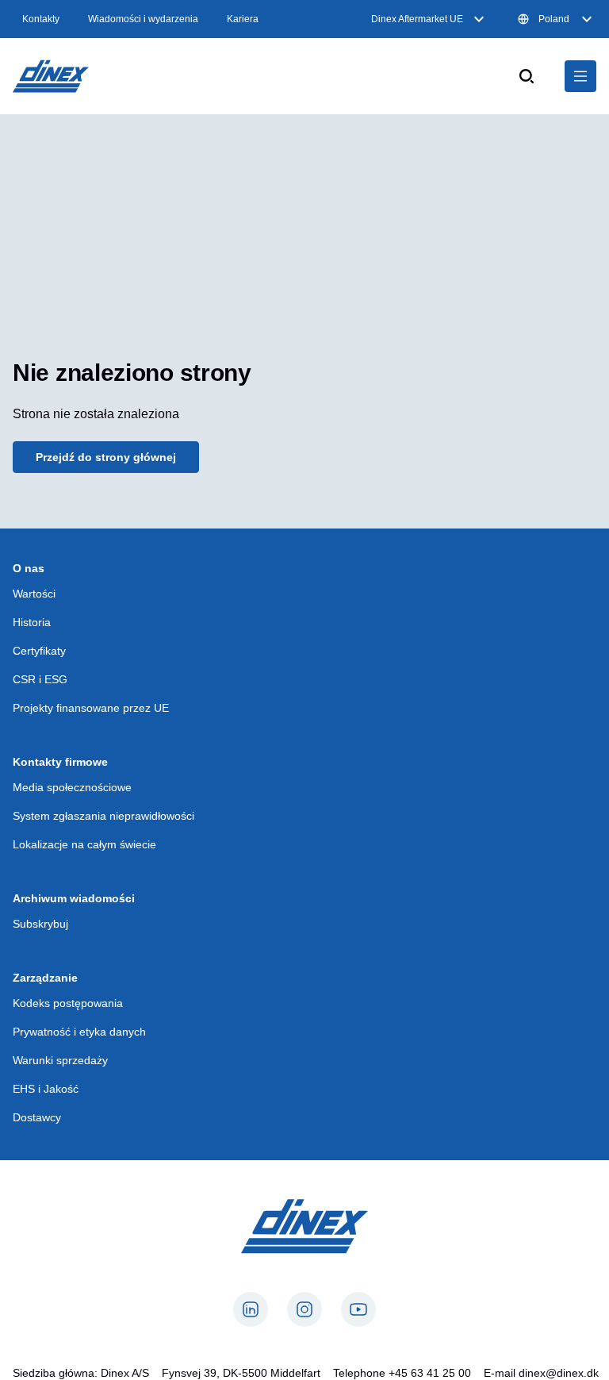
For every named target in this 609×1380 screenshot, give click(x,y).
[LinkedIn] (250, 1309)
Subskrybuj (40, 923)
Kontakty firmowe (60, 761)
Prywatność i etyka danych (79, 1031)
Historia (32, 622)
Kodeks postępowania (68, 1003)
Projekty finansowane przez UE (91, 708)
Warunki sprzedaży (60, 1060)
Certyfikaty (39, 650)
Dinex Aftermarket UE (417, 19)
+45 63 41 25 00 (430, 1373)
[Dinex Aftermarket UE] (51, 76)
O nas (28, 568)
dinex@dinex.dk (559, 1373)
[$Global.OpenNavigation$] (580, 76)
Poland (553, 19)
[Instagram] (304, 1309)
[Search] (526, 76)
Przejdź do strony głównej (106, 457)
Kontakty (40, 19)
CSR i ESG (40, 679)
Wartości (34, 593)
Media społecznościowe (72, 787)
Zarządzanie (45, 977)
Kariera (243, 19)
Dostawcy (37, 1117)
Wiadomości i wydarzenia (143, 19)
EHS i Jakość (46, 1088)
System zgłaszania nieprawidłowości (103, 815)
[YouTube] (358, 1309)
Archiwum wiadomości (74, 898)
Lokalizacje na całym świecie (84, 844)
